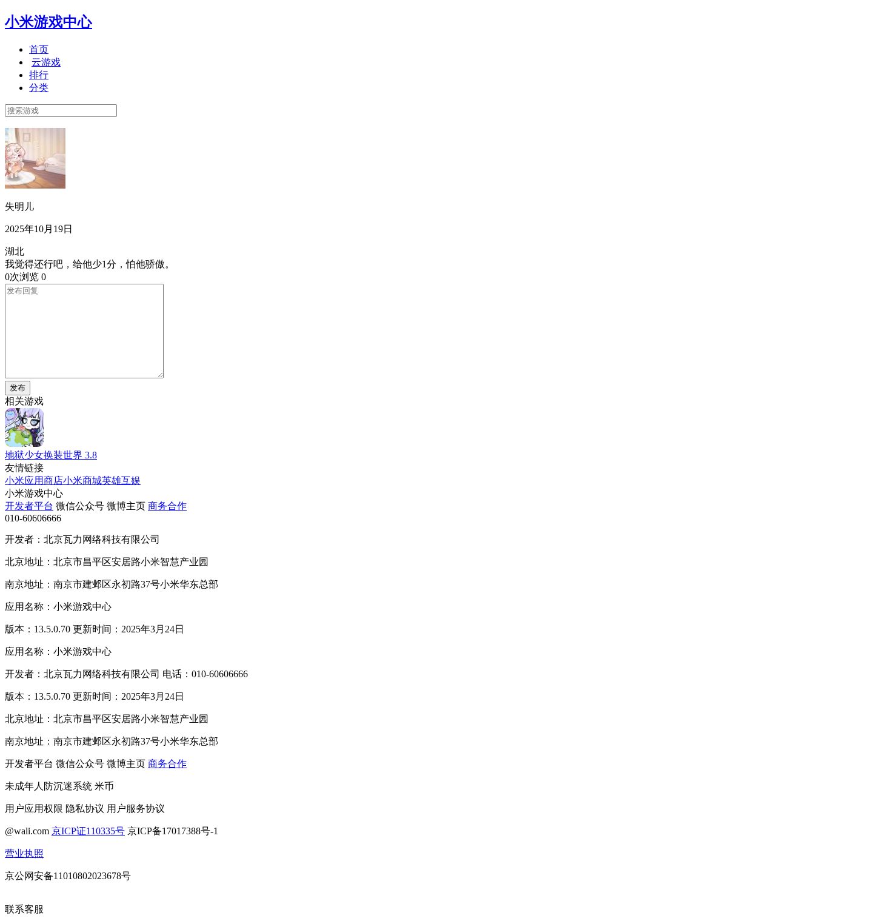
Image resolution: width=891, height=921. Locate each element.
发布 (17, 387)
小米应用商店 (34, 480)
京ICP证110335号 (88, 831)
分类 (38, 87)
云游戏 (46, 62)
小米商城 (82, 480)
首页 (38, 49)
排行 (38, 75)
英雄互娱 (121, 480)
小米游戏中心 (48, 22)
